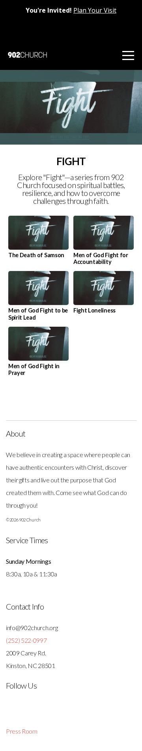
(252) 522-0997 (26, 640)
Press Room (21, 731)
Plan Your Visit (94, 10)
